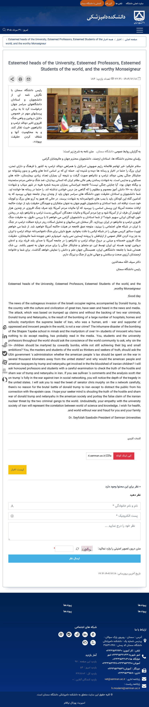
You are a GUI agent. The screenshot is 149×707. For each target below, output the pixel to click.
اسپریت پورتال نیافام (74, 703)
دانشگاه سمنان (105, 151)
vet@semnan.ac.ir (115, 679)
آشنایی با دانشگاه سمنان (90, 3)
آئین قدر (108, 3)
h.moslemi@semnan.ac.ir (125, 688)
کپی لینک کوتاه (123, 456)
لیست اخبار (17, 469)
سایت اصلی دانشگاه (134, 3)
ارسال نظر (74, 559)
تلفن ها (119, 3)
